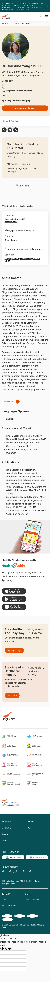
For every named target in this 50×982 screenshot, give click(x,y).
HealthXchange (15, 857)
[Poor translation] (8, 948)
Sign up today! (14, 650)
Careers (30, 821)
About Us (6, 821)
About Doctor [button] (11, 121)
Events (5, 834)
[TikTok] (11, 872)
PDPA (4, 900)
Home (4, 23)
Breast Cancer (13, 153)
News (4, 840)
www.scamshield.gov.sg (19, 9)
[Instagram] (24, 872)
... (9, 23)
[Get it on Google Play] (14, 599)
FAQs (29, 828)
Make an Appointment (25, 108)
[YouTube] (31, 872)
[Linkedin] (18, 872)
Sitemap (28, 894)
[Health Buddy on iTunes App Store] (14, 591)
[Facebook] (4, 872)
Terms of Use (7, 894)
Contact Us (7, 828)
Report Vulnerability (9, 905)
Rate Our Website (32, 900)
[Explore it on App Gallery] (14, 607)
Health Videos (38, 857)
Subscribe (12, 695)
